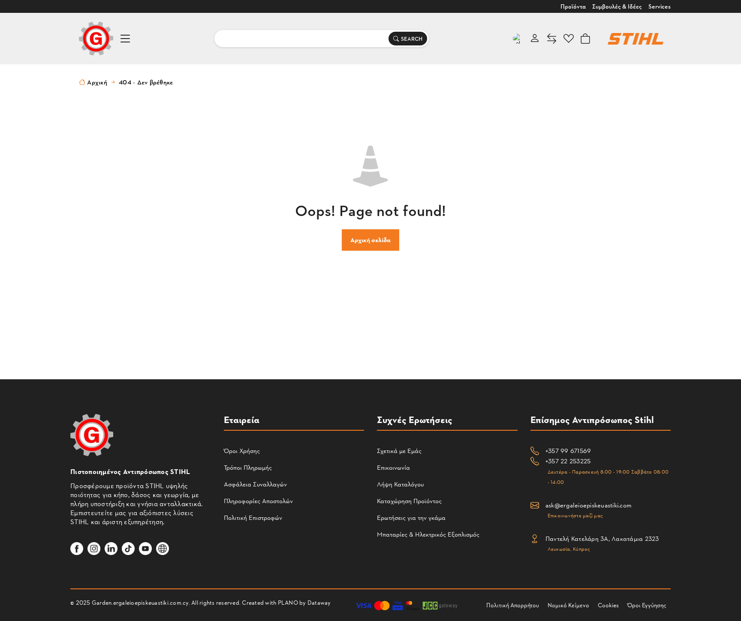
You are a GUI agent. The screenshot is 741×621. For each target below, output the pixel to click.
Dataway (319, 602)
